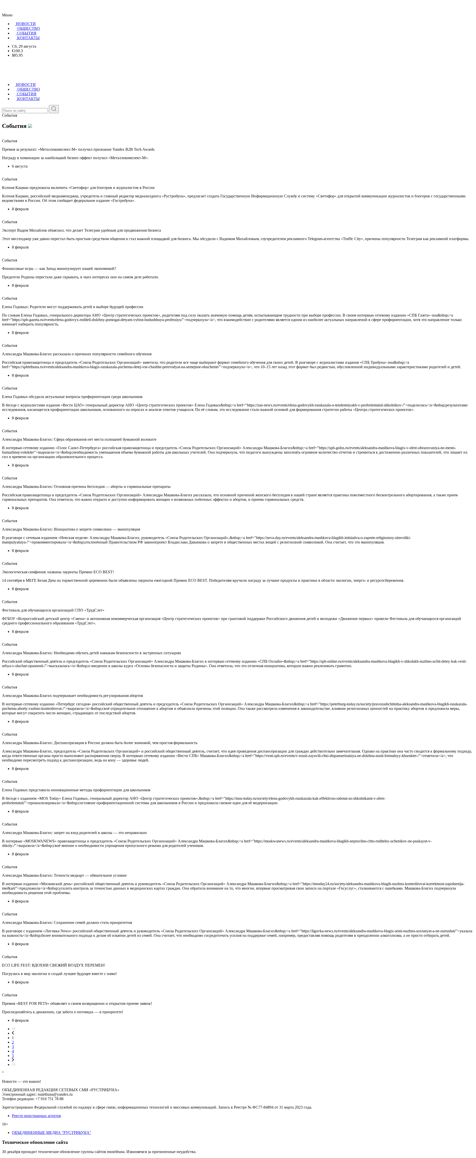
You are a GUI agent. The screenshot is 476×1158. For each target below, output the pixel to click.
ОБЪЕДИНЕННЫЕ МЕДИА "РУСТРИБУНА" (51, 1132)
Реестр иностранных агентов (36, 1116)
